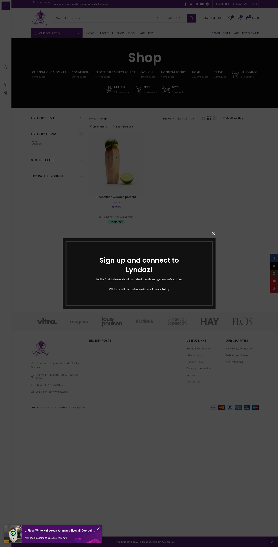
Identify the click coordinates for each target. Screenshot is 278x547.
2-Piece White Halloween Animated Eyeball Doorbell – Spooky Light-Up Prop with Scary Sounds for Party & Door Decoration (60, 530)
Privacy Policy (160, 289)
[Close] (213, 233)
